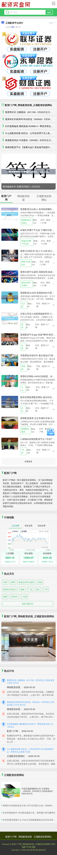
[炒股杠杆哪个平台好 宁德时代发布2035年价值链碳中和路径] (9, 234)
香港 (40, 582)
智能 (5, 596)
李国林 (23, 367)
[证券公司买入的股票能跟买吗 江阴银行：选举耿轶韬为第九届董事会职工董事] (9, 318)
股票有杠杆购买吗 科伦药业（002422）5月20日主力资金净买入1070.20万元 (30, 703)
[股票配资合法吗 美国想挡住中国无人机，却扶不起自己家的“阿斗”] (9, 297)
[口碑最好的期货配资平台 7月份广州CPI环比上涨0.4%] (9, 443)
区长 (22, 409)
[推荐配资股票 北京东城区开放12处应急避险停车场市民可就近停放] (9, 422)
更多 (51, 22)
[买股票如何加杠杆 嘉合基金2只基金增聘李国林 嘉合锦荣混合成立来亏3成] (9, 359)
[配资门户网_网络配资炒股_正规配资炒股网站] (16, 4)
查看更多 (28, 461)
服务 (23, 589)
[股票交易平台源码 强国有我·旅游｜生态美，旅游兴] (9, 276)
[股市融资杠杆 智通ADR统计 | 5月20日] (28, 172)
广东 (30, 589)
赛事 (13, 582)
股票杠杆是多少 (10, 589)
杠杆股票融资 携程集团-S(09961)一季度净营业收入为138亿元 (30, 725)
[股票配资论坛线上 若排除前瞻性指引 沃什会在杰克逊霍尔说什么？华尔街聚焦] (9, 213)
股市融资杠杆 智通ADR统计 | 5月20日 (21, 186)
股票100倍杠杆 (25, 263)
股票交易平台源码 (26, 284)
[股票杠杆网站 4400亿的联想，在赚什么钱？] (9, 380)
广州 (46, 589)
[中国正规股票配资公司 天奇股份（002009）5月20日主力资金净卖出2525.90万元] (10, 791)
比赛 (22, 346)
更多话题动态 (27, 603)
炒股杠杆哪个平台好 (26, 242)
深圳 (5, 582)
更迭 (22, 326)
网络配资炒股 (25, 836)
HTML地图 (30, 847)
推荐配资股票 (25, 430)
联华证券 (34, 849)
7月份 (22, 451)
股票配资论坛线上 (26, 221)
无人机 (23, 305)
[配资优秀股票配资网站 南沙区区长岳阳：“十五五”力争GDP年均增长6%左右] (9, 401)
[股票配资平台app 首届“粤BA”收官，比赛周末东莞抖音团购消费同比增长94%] (9, 339)
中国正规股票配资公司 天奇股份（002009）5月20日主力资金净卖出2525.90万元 (37, 791)
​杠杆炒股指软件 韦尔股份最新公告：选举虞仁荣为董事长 (29, 812)
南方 (38, 589)
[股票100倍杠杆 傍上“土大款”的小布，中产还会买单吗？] (9, 255)
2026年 (14, 596)
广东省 (24, 596)
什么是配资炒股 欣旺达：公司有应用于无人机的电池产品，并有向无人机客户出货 (30, 750)
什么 (22, 388)
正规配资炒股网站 (42, 836)
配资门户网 (11, 836)
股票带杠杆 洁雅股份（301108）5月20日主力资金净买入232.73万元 (30, 681)
